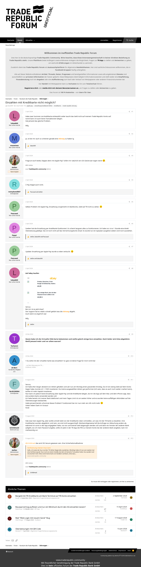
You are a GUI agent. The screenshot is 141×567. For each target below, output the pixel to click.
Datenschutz (113, 550)
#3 (132, 156)
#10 (132, 356)
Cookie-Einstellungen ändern (80, 550)
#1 (132, 111)
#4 (132, 180)
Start (129, 550)
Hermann (124, 498)
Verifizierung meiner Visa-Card (38, 448)
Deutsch (10, 552)
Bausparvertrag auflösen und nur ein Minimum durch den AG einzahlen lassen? (50, 507)
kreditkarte (57, 106)
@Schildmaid (30, 443)
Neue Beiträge (10, 45)
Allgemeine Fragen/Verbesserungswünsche (46, 498)
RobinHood (18, 509)
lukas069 (10, 106)
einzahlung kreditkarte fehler (43, 106)
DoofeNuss (123, 509)
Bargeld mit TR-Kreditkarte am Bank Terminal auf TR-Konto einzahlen (45, 496)
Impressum (122, 550)
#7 (132, 246)
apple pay (30, 106)
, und (39, 237)
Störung (61, 139)
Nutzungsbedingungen (99, 550)
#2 (132, 134)
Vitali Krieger (19, 520)
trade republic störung (69, 106)
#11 (132, 380)
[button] (34, 40)
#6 (132, 224)
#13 (132, 438)
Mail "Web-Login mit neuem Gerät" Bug (32, 518)
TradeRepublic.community (37, 169)
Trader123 (124, 520)
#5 (132, 202)
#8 (132, 268)
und (36, 192)
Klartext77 (18, 531)
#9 (132, 334)
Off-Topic (37, 509)
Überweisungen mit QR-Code (28, 529)
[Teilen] (129, 111)
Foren (20, 40)
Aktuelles (29, 40)
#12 (132, 416)
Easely (17, 498)
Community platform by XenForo (118, 555)
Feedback (38, 520)
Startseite (10, 40)
